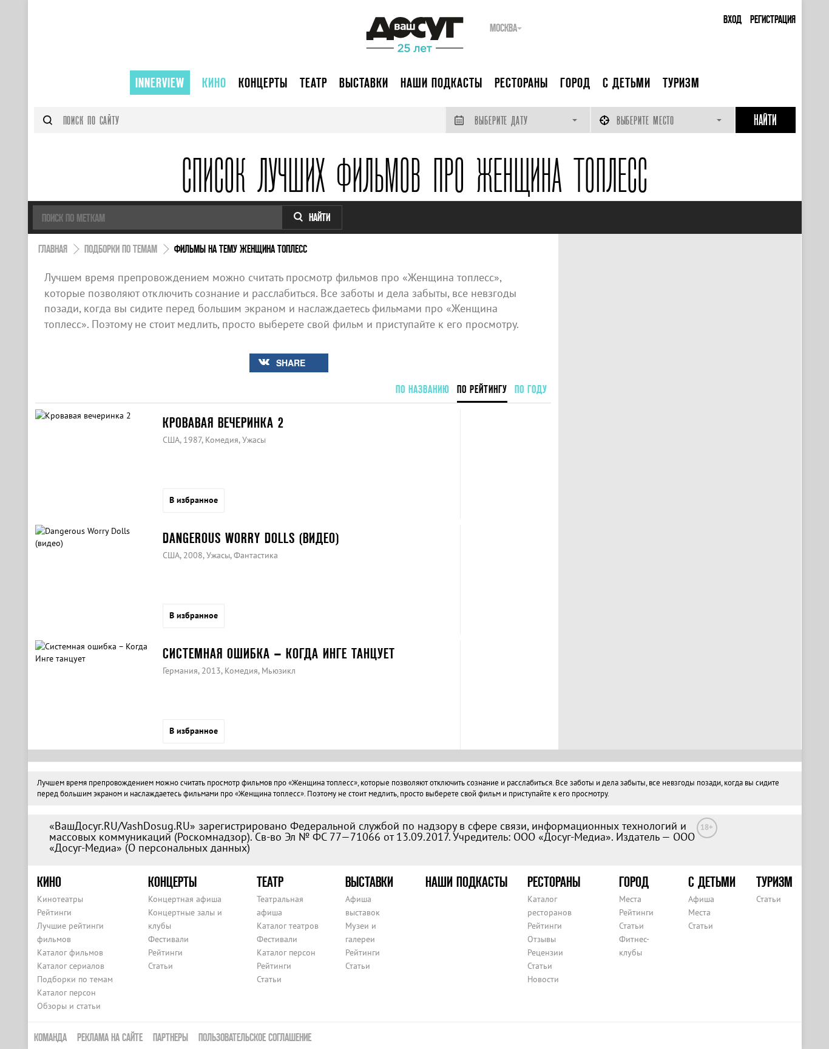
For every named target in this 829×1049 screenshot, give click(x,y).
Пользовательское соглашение (254, 1037)
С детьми (627, 82)
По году (531, 389)
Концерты (263, 82)
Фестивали (168, 939)
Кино (214, 82)
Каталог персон (66, 992)
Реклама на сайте (110, 1037)
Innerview (159, 82)
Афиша (701, 899)
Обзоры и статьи (69, 1005)
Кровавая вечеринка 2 (223, 422)
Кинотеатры (60, 899)
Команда (50, 1037)
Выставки (363, 82)
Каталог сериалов (70, 965)
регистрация (773, 19)
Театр (313, 82)
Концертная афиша (185, 899)
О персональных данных (187, 848)
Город (575, 82)
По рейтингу (482, 389)
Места (630, 899)
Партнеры (170, 1037)
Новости (543, 979)
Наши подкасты (441, 82)
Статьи (160, 965)
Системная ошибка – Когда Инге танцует (279, 653)
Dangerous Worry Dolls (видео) (251, 537)
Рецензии (545, 952)
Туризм (681, 82)
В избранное (193, 499)
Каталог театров (288, 925)
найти (319, 217)
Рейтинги (54, 912)
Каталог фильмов (70, 952)
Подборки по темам (75, 979)
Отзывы (541, 939)
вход (732, 19)
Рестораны (521, 82)
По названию (423, 389)
